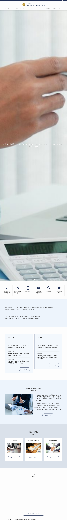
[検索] (64, 0)
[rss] (62, 0)
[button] (32, 279)
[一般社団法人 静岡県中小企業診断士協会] (33, 4)
